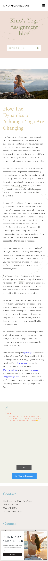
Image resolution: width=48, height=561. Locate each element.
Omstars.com (22, 363)
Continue (12, 554)
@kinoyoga (27, 352)
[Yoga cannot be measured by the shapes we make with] (14, 433)
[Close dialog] (45, 532)
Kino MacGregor (16, 6)
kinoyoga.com (36, 370)
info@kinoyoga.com (11, 376)
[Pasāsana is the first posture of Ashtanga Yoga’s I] (14, 452)
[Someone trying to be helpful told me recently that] (34, 452)
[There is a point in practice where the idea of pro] (34, 433)
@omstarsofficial (10, 370)
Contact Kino (16, 511)
